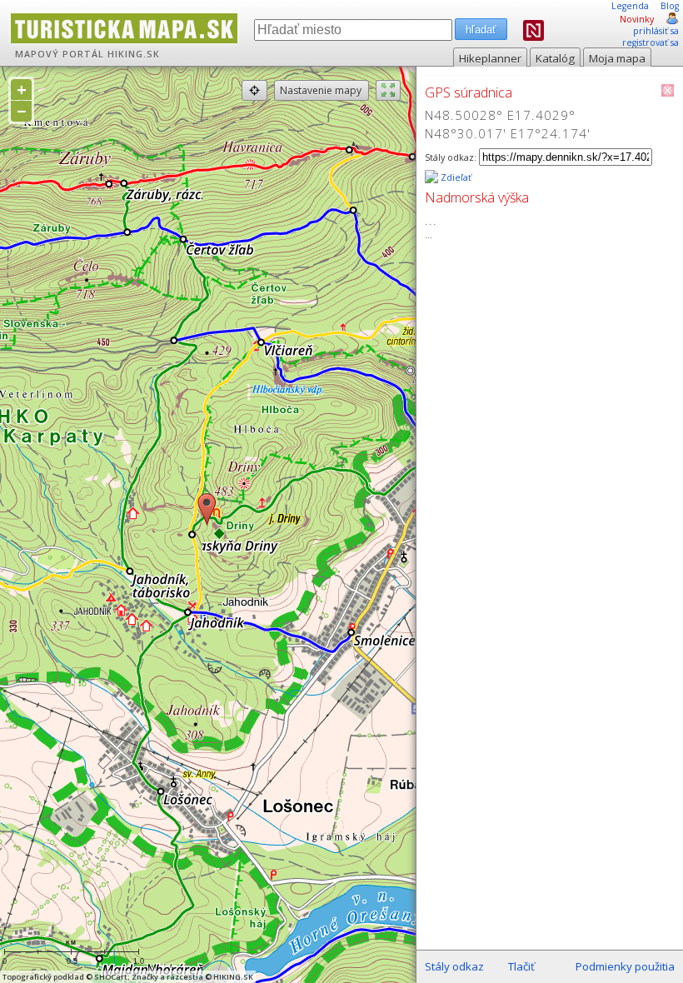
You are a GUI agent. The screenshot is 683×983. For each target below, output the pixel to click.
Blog (670, 6)
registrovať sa (650, 42)
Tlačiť (521, 966)
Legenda (630, 6)
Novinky (637, 19)
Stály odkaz (454, 966)
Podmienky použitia (625, 966)
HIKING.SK (133, 54)
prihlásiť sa (656, 31)
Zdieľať (454, 177)
